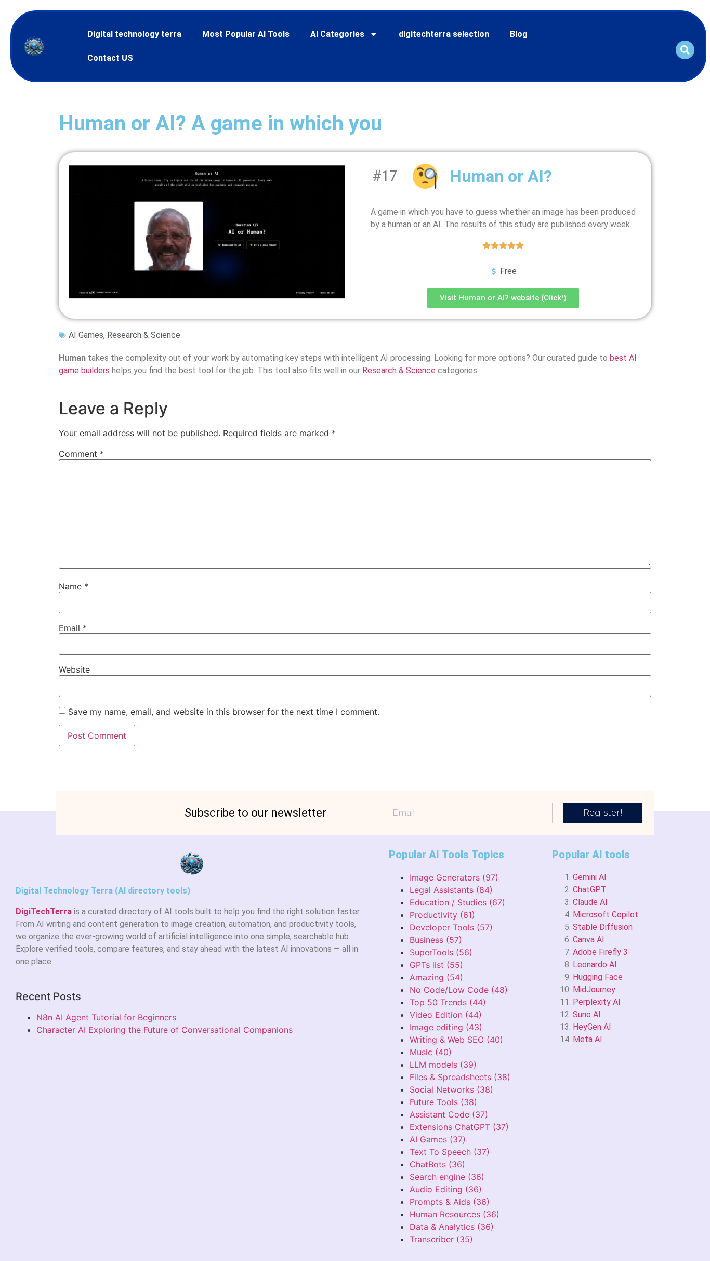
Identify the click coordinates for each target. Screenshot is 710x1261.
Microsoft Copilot (605, 915)
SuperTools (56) (441, 952)
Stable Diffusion (603, 927)
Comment (81, 454)
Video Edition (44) (446, 1014)
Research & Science (143, 335)
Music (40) (431, 1052)
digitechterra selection (444, 34)
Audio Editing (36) (446, 1189)
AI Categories (337, 34)
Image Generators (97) (454, 877)
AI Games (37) (438, 1139)
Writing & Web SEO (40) (456, 1039)
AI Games (86, 335)
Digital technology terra (134, 34)
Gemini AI (590, 877)
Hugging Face (598, 977)
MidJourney (594, 989)
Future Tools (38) (443, 1102)
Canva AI (588, 939)
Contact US (110, 58)
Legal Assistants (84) (451, 890)
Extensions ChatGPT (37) (459, 1127)
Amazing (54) (436, 977)
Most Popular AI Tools (246, 34)
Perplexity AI (597, 1002)
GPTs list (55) (436, 965)
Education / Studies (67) (457, 902)
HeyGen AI (592, 1027)
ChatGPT (590, 890)
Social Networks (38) (451, 1089)
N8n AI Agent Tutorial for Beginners (106, 1017)
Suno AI (587, 1014)
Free (508, 271)
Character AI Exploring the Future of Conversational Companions (164, 1029)
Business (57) (436, 940)
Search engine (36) (447, 1177)
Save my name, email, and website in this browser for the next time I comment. (223, 711)
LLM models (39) (443, 1064)
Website (74, 669)
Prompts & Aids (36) (450, 1202)
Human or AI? (501, 176)
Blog (519, 34)
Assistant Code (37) (449, 1114)
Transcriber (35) (441, 1239)
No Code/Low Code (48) (459, 989)
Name (73, 586)
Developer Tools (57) (451, 927)
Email (73, 628)
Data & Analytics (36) (452, 1226)
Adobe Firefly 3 (600, 952)
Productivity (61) (442, 915)
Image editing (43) (446, 1027)
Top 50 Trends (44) (448, 1002)
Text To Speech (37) (450, 1152)
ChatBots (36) (437, 1164)
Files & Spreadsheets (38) (460, 1077)
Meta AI (587, 1039)
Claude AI (590, 902)
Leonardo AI (595, 964)
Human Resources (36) (454, 1214)
